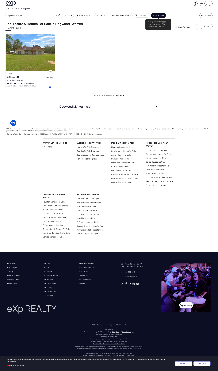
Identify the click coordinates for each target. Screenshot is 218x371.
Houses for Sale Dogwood (88, 147)
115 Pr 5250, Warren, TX (16, 80)
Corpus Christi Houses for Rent (90, 226)
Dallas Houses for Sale (155, 162)
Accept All (183, 363)
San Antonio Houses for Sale (158, 154)
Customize (202, 363)
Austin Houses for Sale (156, 158)
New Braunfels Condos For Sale (56, 233)
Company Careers (13, 279)
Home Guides (12, 283)
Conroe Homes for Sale (121, 182)
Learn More (136, 348)
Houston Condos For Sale (54, 202)
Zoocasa (47, 267)
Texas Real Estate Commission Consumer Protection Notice (109, 344)
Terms (161, 359)
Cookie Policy (83, 275)
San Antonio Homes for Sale (123, 151)
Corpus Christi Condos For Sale (56, 229)
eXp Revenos (48, 279)
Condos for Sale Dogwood (88, 151)
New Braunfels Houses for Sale (159, 181)
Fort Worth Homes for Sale (122, 162)
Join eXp (10, 271)
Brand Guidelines (85, 279)
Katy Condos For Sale (52, 221)
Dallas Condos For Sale (53, 213)
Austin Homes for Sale (121, 155)
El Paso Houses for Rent (87, 222)
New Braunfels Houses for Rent (90, 230)
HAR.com (18, 131)
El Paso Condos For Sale (53, 225)
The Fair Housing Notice (136, 346)
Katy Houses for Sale (155, 169)
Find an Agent (12, 267)
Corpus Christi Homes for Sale (124, 174)
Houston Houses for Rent (88, 198)
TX (102, 95)
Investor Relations (13, 275)
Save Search (206, 26)
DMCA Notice (109, 329)
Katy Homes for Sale (120, 166)
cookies (14, 359)
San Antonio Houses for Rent (89, 202)
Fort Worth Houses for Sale (157, 166)
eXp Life (47, 263)
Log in (202, 3)
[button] (109, 106)
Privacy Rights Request (87, 267)
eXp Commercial (50, 283)
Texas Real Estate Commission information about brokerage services (109, 341)
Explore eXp (11, 263)
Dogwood (119, 95)
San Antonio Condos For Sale (55, 205)
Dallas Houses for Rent (87, 210)
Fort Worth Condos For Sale (54, 217)
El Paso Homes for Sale (121, 170)
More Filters (160, 15)
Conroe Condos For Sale (53, 237)
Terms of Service (126, 332)
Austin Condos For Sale (53, 209)
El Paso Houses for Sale (156, 173)
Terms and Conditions (86, 263)
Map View (207, 15)
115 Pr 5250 (47, 147)
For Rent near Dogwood (87, 159)
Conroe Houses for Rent (87, 233)
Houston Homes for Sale (122, 147)
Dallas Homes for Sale (120, 159)
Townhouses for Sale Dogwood (90, 155)
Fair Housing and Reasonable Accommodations (109, 334)
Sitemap (82, 283)
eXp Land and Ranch (51, 291)
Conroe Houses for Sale (156, 185)
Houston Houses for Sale (156, 150)
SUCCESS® (48, 271)
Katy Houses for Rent (86, 218)
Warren (109, 95)
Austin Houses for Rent (87, 206)
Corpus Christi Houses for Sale (159, 177)
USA (96, 95)
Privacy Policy (83, 271)
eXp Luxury (48, 287)
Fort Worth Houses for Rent (89, 214)
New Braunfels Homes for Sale (124, 178)
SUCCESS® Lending (51, 275)
